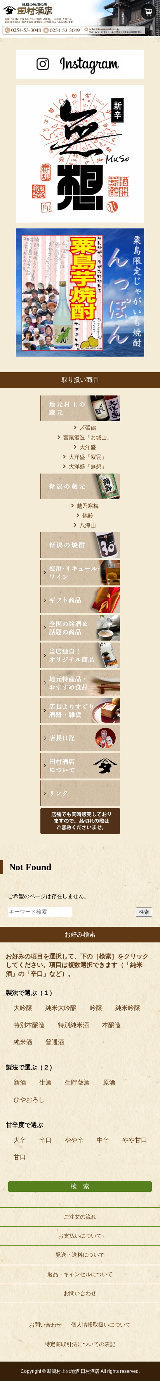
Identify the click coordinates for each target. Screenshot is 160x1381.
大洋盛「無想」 (88, 466)
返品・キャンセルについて (80, 1274)
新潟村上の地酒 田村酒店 (73, 1371)
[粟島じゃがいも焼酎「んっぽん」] (80, 233)
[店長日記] (80, 730)
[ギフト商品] (80, 592)
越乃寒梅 (88, 506)
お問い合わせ (80, 1293)
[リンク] (80, 785)
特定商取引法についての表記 (80, 1344)
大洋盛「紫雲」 (88, 457)
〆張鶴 (88, 428)
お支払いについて (80, 1236)
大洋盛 (88, 447)
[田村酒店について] (80, 757)
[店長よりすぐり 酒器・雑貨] (80, 702)
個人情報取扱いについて (101, 1325)
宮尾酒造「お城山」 (87, 437)
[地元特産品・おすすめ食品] (80, 675)
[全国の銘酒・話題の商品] (80, 619)
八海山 (88, 525)
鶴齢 (87, 515)
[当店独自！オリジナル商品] (80, 647)
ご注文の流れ (80, 1217)
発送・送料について (80, 1255)
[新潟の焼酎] (80, 537)
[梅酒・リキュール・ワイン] (80, 564)
